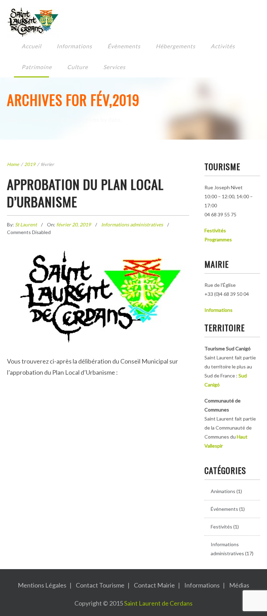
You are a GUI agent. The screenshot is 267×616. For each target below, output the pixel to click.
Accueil (31, 46)
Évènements (123, 46)
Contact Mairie (154, 585)
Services (114, 67)
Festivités (221, 527)
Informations (74, 46)
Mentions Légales (42, 585)
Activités (223, 46)
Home (13, 164)
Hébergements (175, 46)
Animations (223, 491)
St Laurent (26, 224)
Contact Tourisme (100, 585)
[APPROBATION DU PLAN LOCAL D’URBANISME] (98, 281)
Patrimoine (37, 67)
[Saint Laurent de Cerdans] (128, 22)
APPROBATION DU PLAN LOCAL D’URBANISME (85, 192)
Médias (239, 585)
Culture (77, 67)
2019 (29, 164)
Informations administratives (132, 224)
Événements (224, 509)
